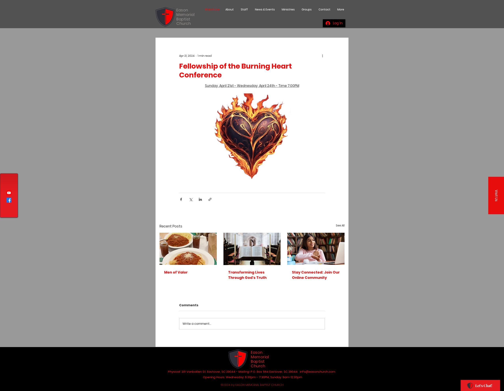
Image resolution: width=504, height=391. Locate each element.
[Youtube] (8, 192)
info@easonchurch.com (317, 372)
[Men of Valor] (188, 249)
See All (340, 225)
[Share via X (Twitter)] (191, 199)
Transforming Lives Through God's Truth (247, 275)
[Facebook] (8, 200)
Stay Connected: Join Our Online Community (316, 275)
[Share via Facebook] (181, 199)
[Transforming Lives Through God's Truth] (252, 249)
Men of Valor (176, 272)
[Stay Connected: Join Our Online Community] (316, 249)
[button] (496, 195)
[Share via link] (210, 199)
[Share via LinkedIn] (200, 199)
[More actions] (322, 55)
